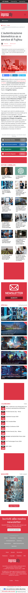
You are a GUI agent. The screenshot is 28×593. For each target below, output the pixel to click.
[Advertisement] (14, 512)
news (8, 25)
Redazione (6, 43)
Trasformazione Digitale (21, 72)
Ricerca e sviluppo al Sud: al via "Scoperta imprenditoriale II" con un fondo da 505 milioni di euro (21, 209)
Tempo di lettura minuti (6, 45)
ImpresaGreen (7, 543)
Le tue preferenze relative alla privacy (15, 589)
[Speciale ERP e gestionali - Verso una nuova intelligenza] (14, 343)
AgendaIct (14, 546)
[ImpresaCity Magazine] (14, 489)
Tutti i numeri (23, 474)
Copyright (12, 555)
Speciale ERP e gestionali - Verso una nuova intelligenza (13, 347)
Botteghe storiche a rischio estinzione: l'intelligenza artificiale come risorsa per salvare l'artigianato (21, 241)
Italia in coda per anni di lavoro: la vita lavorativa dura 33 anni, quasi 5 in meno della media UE (21, 225)
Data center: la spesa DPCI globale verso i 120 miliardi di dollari (6, 191)
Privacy (17, 580)
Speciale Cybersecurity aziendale (10, 363)
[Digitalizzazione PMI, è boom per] (21, 184)
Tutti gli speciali (22, 305)
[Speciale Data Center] (14, 314)
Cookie (11, 580)
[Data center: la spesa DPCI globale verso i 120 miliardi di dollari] (7, 184)
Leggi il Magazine (14, 505)
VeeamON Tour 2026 (7, 334)
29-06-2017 (13, 43)
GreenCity (19, 540)
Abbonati (22, 153)
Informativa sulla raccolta (8, 591)
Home (4, 25)
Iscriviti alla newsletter (14, 529)
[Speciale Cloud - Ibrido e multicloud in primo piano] (14, 372)
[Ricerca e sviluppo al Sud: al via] (21, 201)
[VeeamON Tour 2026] (14, 328)
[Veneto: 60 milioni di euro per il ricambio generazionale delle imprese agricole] (7, 250)
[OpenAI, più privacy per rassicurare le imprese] (21, 171)
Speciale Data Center (7, 319)
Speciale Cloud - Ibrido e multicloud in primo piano (13, 377)
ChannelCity (14, 1)
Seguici (22, 149)
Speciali (13, 552)
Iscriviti (22, 139)
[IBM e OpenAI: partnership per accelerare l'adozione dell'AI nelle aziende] (7, 233)
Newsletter (5, 20)
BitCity (6, 538)
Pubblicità (19, 555)
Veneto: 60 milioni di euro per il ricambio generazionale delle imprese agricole (7, 257)
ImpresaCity (22, 1)
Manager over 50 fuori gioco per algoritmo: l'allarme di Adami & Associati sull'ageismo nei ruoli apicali (21, 258)
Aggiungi (22, 144)
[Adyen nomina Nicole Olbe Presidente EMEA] (7, 171)
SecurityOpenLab (10, 540)
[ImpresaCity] (6, 14)
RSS (25, 555)
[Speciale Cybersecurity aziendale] (14, 358)
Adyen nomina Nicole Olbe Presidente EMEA (7, 177)
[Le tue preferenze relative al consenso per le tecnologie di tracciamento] (21, 591)
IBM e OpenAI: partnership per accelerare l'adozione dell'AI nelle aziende (6, 240)
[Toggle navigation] (25, 14)
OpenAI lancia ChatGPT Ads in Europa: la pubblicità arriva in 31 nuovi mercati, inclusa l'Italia (6, 225)
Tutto (25, 403)
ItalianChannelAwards (18, 543)
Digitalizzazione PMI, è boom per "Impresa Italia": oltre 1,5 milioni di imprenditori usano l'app (21, 192)
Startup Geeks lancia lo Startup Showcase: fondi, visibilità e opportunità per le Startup (6, 209)
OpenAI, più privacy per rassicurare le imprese (20, 177)
